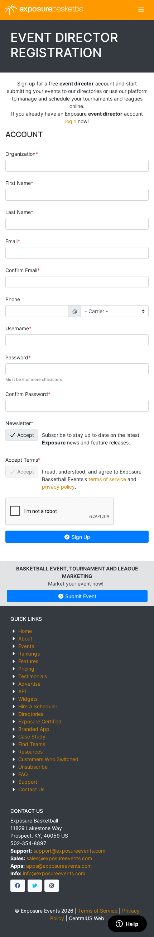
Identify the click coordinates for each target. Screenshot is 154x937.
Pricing (26, 669)
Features (28, 661)
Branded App (33, 729)
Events (26, 646)
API (22, 691)
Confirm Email (21, 270)
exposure (52, 9)
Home (25, 631)
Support (27, 782)
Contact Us (31, 789)
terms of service (107, 479)
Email (11, 241)
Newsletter (18, 423)
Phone (12, 299)
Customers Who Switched (48, 759)
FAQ (23, 774)
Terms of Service (97, 911)
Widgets (28, 699)
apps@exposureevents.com (59, 866)
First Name (18, 183)
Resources (30, 752)
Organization (20, 154)
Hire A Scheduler (37, 706)
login (70, 121)
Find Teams (31, 744)
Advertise (29, 684)
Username (17, 328)
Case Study (31, 736)
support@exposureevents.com (69, 851)
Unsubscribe (33, 767)
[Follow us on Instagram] (51, 886)
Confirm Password (26, 394)
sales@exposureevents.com (59, 858)
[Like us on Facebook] (17, 886)
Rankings (29, 654)
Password (16, 357)
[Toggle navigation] (141, 10)
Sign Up (80, 537)
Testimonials (32, 676)
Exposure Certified (40, 721)
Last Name (18, 212)
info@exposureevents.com (54, 873)
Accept (25, 435)
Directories (30, 714)
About (25, 638)
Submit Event (80, 596)
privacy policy (58, 487)
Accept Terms (21, 460)
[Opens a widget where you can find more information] (127, 924)
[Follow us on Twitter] (35, 886)
